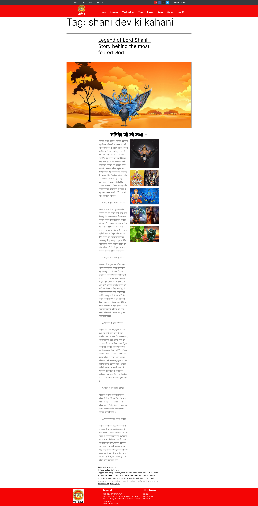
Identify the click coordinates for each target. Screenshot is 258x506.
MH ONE (76, 2)
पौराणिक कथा (114, 470)
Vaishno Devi (128, 12)
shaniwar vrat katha (150, 481)
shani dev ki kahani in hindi (130, 475)
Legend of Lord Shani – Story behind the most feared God (124, 46)
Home (103, 12)
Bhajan (150, 12)
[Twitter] (167, 2)
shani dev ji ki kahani (112, 473)
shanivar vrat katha (105, 481)
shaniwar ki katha (135, 481)
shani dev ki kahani (112, 475)
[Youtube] (155, 2)
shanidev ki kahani (147, 478)
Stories (170, 12)
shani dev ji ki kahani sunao (131, 473)
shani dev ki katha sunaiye (108, 478)
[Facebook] (159, 2)
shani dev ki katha (149, 475)
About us (114, 12)
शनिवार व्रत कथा (115, 484)
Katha (160, 12)
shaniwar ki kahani (121, 481)
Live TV (180, 12)
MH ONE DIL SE (101, 2)
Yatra (140, 12)
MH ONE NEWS (88, 2)
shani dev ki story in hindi (129, 478)
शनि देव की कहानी (103, 484)
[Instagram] (163, 2)
